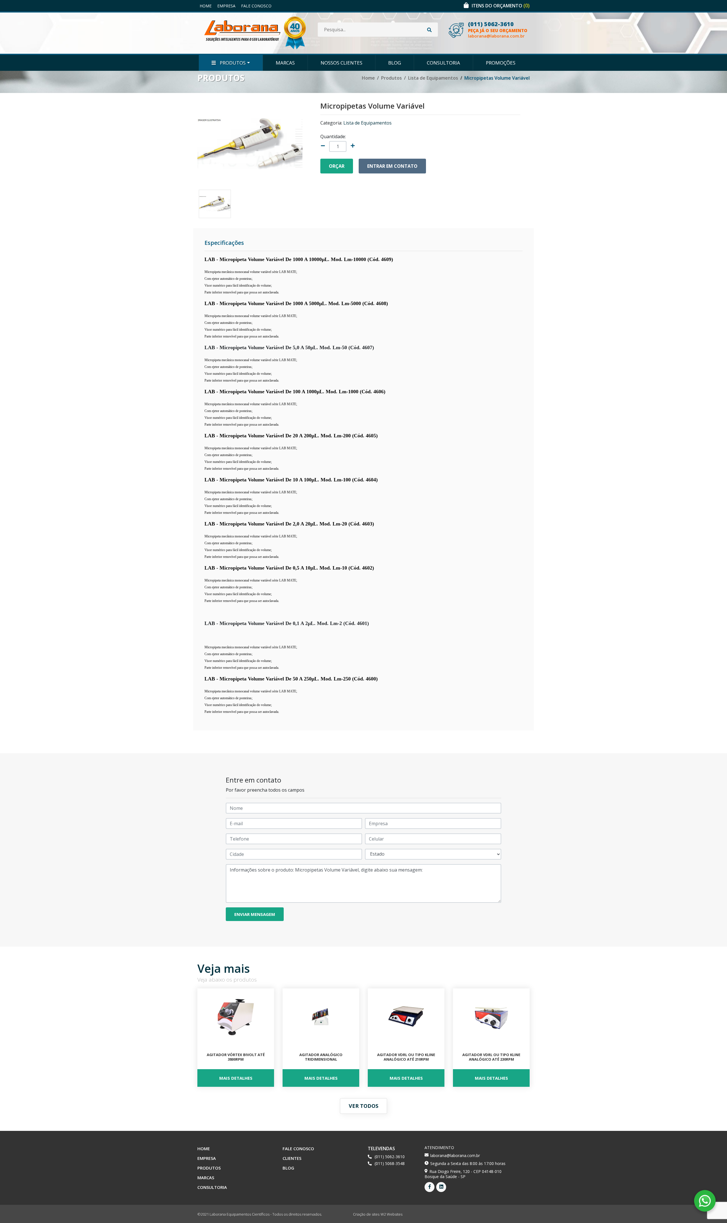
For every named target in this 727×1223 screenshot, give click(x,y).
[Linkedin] (441, 1187)
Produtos (232, 62)
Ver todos (363, 1105)
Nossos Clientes (341, 62)
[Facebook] (429, 1187)
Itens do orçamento (501, 6)
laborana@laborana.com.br (496, 36)
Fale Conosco (256, 6)
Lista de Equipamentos (433, 78)
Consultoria (443, 62)
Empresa (226, 6)
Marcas (285, 62)
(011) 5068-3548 (390, 1163)
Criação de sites (366, 1214)
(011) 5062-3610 (491, 24)
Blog (394, 62)
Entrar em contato (392, 166)
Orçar (336, 166)
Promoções (500, 62)
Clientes (292, 1158)
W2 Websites (391, 1214)
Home (206, 6)
